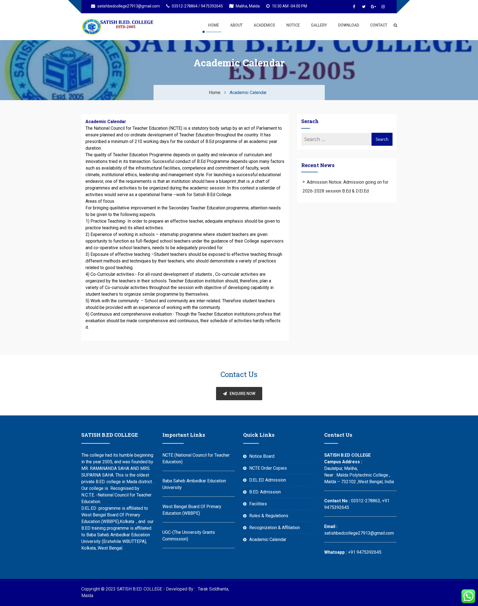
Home (213, 25)
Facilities (258, 503)
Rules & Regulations (268, 515)
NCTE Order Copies (268, 468)
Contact (378, 25)
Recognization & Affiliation (274, 527)
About (236, 25)
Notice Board (261, 456)
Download (348, 25)
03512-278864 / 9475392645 (197, 6)
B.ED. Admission (265, 492)
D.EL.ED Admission (267, 480)
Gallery (319, 25)
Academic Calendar (267, 539)
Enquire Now (242, 393)
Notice (293, 25)
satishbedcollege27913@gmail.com (128, 6)
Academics (264, 25)
